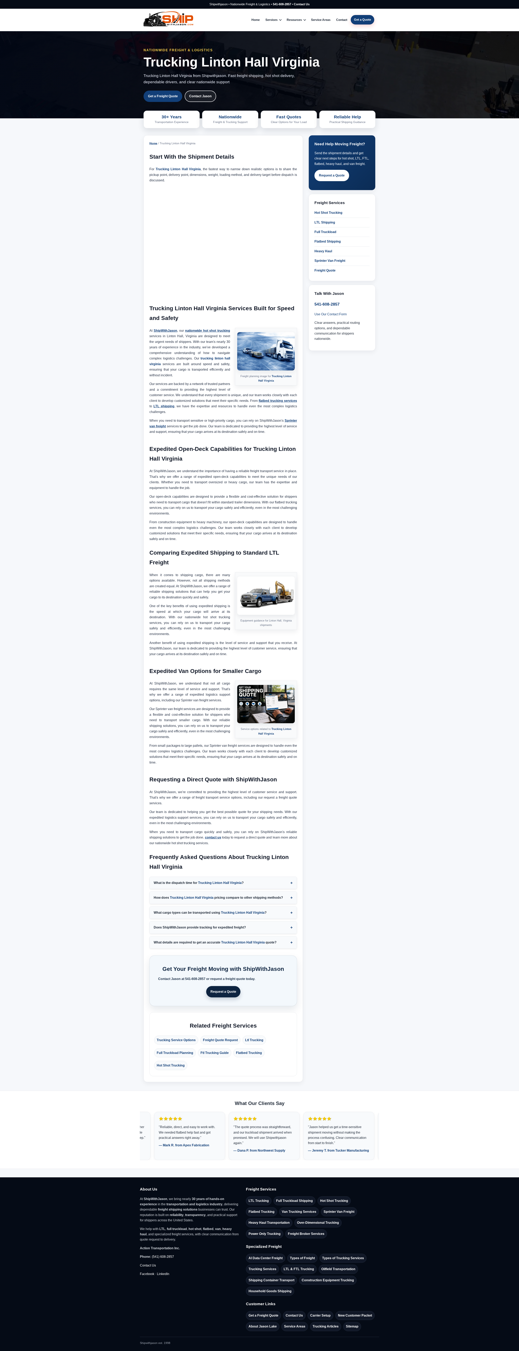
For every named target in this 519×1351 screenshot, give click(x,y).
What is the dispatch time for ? (199, 883)
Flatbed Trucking (249, 1053)
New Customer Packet (355, 1315)
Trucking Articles (326, 1326)
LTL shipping (163, 406)
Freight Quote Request (220, 1040)
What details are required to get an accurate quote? (215, 942)
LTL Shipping (324, 222)
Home (255, 19)
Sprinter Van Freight (329, 260)
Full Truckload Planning (175, 1053)
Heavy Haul (323, 251)
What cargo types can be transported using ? (210, 912)
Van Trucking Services (299, 1211)
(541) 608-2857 (163, 1256)
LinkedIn (163, 1274)
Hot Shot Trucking (171, 1065)
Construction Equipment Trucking (328, 1280)
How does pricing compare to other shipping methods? (218, 897)
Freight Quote (325, 270)
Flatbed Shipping (327, 241)
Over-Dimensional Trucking (318, 1222)
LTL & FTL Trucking (299, 1269)
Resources (294, 19)
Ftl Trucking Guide (215, 1053)
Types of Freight (302, 1258)
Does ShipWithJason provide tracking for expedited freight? (200, 927)
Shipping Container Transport (271, 1280)
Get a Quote (362, 19)
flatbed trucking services (278, 400)
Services (271, 19)
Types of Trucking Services (343, 1258)
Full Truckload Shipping (294, 1200)
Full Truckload (325, 232)
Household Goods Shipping (270, 1291)
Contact (341, 19)
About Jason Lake (263, 1326)
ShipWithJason (165, 330)
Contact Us (302, 4)
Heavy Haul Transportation (269, 1222)
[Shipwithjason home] (168, 19)
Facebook (147, 1274)
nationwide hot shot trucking (207, 330)
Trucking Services (262, 1269)
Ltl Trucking (254, 1040)
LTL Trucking (259, 1200)
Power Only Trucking (265, 1233)
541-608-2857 (282, 4)
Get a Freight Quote (163, 96)
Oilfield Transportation (338, 1269)
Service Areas (320, 19)
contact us (213, 837)
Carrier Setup (320, 1315)
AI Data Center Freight (266, 1258)
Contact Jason (200, 96)
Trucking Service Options (176, 1040)
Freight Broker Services (306, 1233)
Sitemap (352, 1326)
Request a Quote (223, 991)
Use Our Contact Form (330, 314)
